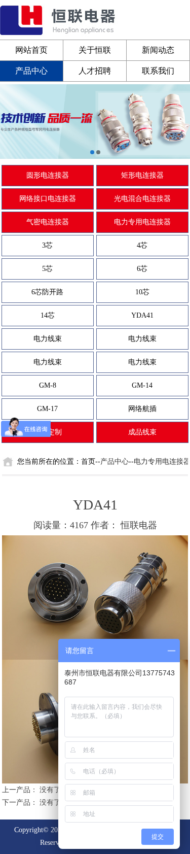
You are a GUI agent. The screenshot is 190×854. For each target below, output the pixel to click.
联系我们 (158, 70)
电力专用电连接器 (142, 222)
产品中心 (31, 70)
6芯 (142, 268)
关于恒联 (95, 50)
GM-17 (47, 409)
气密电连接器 (47, 222)
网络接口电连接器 (47, 198)
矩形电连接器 (142, 175)
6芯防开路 (47, 292)
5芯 (47, 268)
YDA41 (142, 315)
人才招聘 (95, 70)
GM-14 (142, 385)
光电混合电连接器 (142, 198)
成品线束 (142, 432)
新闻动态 (158, 50)
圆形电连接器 (47, 175)
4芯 (142, 245)
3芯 (47, 245)
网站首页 (31, 50)
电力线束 (47, 339)
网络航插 (142, 409)
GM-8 (47, 385)
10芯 (142, 292)
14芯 (48, 315)
